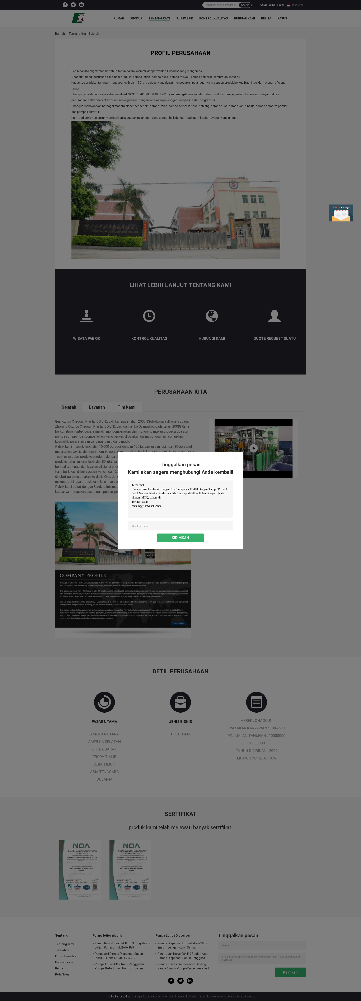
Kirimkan (180, 537)
